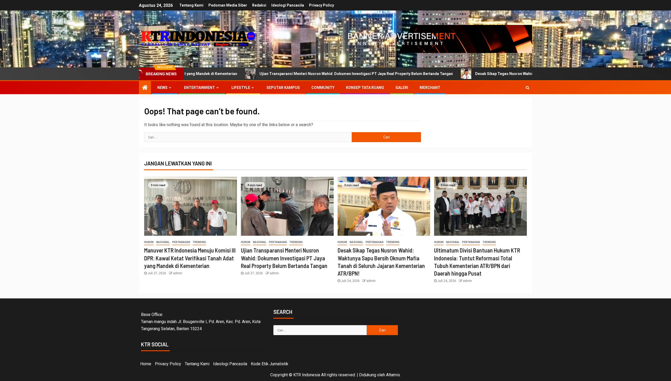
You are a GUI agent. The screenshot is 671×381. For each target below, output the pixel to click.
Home (145, 363)
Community (322, 87)
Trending (199, 242)
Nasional (163, 242)
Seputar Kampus (283, 87)
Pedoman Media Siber (227, 5)
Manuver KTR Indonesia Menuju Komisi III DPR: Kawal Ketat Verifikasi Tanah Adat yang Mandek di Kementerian (190, 258)
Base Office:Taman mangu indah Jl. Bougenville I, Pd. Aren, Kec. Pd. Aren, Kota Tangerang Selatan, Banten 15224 (201, 321)
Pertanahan (181, 242)
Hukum (149, 242)
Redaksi (259, 5)
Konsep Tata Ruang (365, 87)
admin (177, 273)
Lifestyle (240, 87)
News (162, 87)
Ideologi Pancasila (287, 5)
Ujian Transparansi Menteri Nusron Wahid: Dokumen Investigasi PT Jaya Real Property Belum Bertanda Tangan (322, 74)
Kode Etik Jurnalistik (269, 363)
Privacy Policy (321, 5)
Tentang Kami (191, 5)
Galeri (402, 87)
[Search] (527, 88)
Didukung (367, 374)
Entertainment (199, 87)
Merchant (430, 87)
